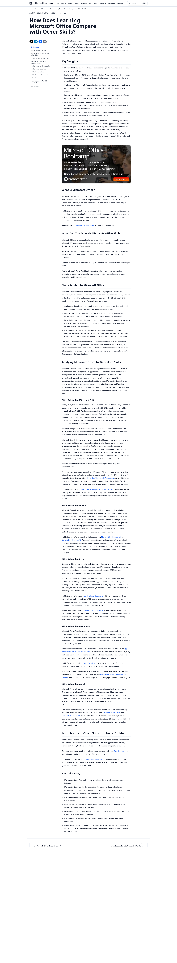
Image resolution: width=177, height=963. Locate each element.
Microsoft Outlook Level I (111, 537)
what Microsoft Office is (85, 225)
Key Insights (35, 47)
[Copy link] (45, 41)
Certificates (93, 3)
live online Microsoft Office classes (100, 478)
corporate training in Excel (93, 610)
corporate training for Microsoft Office (96, 489)
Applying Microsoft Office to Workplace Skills (39, 62)
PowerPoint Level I (90, 663)
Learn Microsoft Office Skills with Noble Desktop (39, 82)
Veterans (102, 3)
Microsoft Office (40, 9)
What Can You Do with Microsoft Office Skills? (40, 54)
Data (76, 3)
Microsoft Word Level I (112, 713)
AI (58, 3)
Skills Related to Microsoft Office (40, 58)
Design (70, 3)
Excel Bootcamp (120, 751)
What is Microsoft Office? (38, 50)
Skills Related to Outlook (39, 69)
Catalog (120, 3)
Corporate (111, 3)
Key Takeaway (35, 86)
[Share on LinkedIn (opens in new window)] (36, 41)
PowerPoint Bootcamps (93, 759)
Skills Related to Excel (38, 72)
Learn (31, 9)
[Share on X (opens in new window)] (31, 41)
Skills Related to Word (38, 78)
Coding (63, 3)
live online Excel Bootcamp (92, 596)
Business (84, 3)
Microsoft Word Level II (71, 716)
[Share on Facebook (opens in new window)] (40, 41)
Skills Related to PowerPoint (40, 75)
